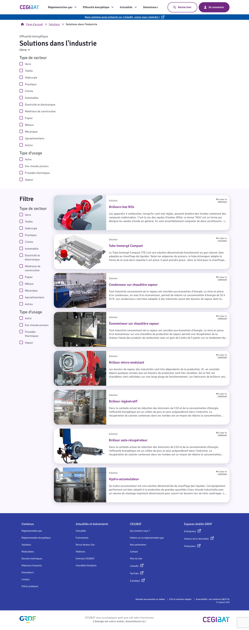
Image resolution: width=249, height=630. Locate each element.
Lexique (25, 579)
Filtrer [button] (23, 50)
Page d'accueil (34, 24)
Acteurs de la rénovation (196, 538)
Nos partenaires (138, 544)
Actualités (126, 7)
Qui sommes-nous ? (140, 530)
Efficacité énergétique (96, 7)
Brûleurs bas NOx (65, 197)
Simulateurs (150, 7)
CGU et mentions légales (180, 599)
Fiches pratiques (30, 586)
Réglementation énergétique (36, 537)
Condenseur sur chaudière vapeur (76, 275)
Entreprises (190, 531)
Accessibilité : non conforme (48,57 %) (213, 599)
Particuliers (190, 546)
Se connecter (216, 7)
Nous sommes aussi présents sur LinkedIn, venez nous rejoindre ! (122, 17)
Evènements (82, 537)
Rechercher (185, 7)
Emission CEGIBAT (85, 558)
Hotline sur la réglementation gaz (147, 537)
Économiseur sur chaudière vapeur (76, 314)
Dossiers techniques (32, 558)
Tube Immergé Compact (69, 236)
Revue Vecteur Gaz (85, 544)
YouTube (134, 573)
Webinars (80, 551)
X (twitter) (135, 580)
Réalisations (28, 551)
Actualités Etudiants (86, 565)
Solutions (54, 24)
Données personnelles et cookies (150, 599)
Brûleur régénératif (66, 392)
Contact (134, 551)
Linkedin (134, 566)
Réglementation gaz (60, 7)
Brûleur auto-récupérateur (71, 431)
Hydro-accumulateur (67, 469)
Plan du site (136, 558)
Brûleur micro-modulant (69, 353)
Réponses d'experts (32, 565)
